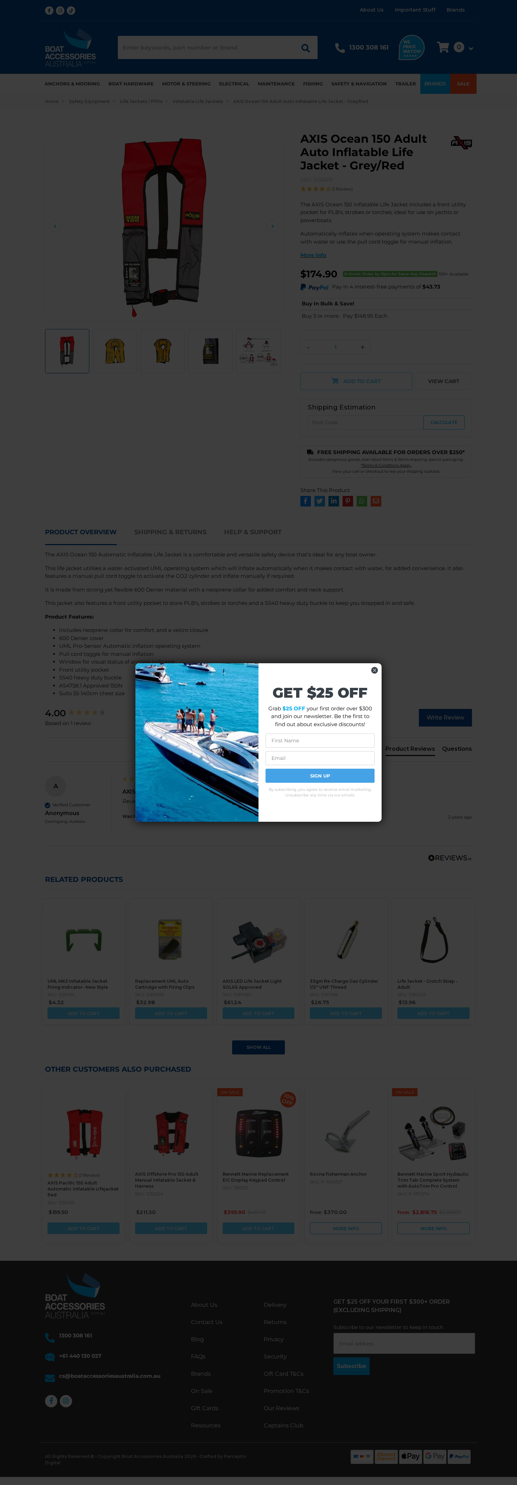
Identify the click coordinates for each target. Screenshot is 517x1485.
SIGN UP (320, 776)
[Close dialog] (374, 670)
